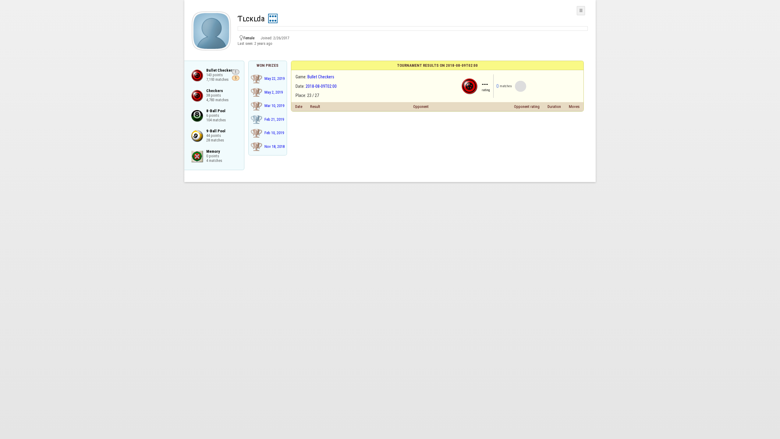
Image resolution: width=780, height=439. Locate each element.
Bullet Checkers (320, 76)
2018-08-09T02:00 (321, 86)
